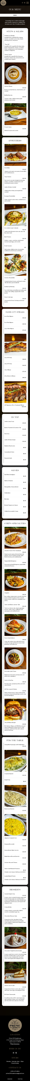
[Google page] (25, 2)
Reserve (10, 1079)
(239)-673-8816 (15, 1071)
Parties (20, 1079)
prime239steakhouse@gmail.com (15, 1073)
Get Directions (15, 1044)
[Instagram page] (22, 2)
